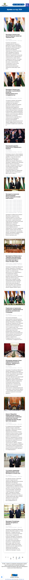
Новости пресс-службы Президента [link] (14, 200)
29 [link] (10, 558)
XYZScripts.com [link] (21, 579)
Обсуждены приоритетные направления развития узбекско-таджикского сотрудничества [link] (14, 362)
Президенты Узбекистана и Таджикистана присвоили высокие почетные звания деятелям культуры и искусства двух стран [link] (14, 258)
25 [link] (13, 557)
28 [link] (22, 557)
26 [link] (16, 557)
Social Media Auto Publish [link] (9, 579)
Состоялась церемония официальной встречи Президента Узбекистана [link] (13, 472)
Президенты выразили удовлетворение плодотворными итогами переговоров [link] (13, 196)
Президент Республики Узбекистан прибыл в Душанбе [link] (12, 523)
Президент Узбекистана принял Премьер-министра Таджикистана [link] (14, 36)
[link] (27, 5)
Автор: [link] (11, 40)
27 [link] (19, 557)
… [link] (10, 557)
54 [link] (16, 558)
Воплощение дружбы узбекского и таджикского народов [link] (13, 147)
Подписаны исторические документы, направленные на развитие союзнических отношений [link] (14, 310)
